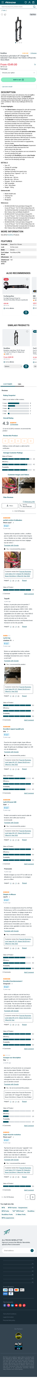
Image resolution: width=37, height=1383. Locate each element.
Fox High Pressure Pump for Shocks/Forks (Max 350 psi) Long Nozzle (16, 299)
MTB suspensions (8, 1218)
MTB (3, 1207)
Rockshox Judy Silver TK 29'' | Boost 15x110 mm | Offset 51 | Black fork (14, 351)
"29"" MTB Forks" (18, 1211)
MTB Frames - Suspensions (17, 1207)
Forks (4, 10)
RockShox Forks (7, 1214)
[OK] (32, 1250)
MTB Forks (5, 1211)
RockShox (3, 53)
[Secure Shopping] (12, 1291)
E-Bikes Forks (21, 1214)
